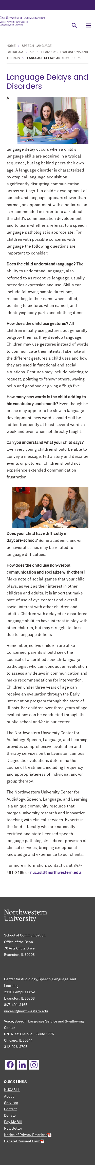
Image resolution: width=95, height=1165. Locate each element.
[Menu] (88, 25)
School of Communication (25, 935)
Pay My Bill (13, 1122)
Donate (10, 1115)
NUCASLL (12, 1090)
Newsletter (13, 1128)
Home (11, 46)
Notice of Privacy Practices (25, 1135)
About (9, 1096)
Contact (10, 1109)
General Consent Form (22, 1141)
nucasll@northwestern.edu (55, 873)
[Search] (74, 25)
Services (11, 1103)
